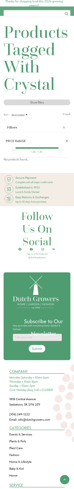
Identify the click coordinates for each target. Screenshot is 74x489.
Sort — (7, 141)
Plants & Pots (17, 468)
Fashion (14, 482)
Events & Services (20, 461)
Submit (37, 375)
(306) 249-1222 (19, 441)
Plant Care (16, 475)
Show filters (37, 129)
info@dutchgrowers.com (34, 446)
